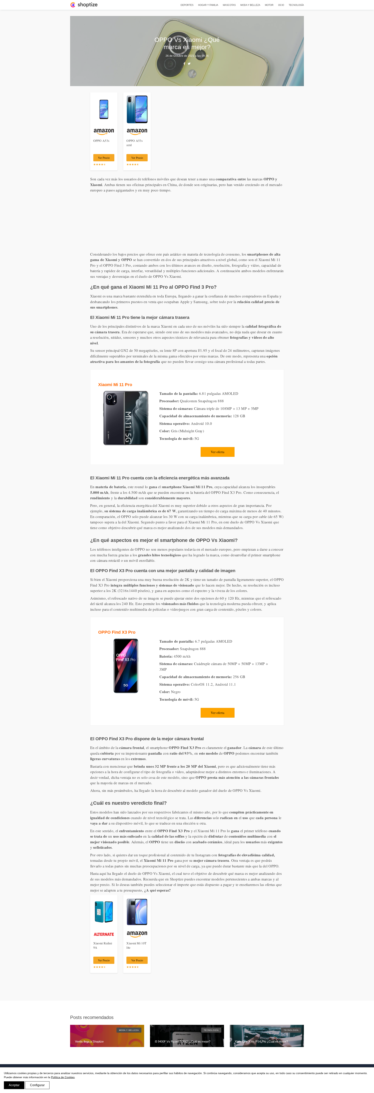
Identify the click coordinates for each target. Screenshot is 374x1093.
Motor (269, 5)
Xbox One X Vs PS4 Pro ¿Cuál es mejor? (261, 1041)
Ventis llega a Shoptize (89, 1041)
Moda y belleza (250, 5)
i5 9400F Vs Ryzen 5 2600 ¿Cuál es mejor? (182, 1041)
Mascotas (229, 5)
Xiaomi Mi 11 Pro (115, 384)
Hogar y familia (208, 5)
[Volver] (84, 4)
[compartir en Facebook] (184, 63)
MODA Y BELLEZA (129, 1030)
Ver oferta (217, 452)
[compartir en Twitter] (189, 63)
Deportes (187, 5)
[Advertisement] (187, 222)
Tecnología (296, 5)
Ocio (281, 5)
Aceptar (14, 1085)
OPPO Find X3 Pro (116, 632)
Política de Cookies (63, 1077)
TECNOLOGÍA (211, 1030)
